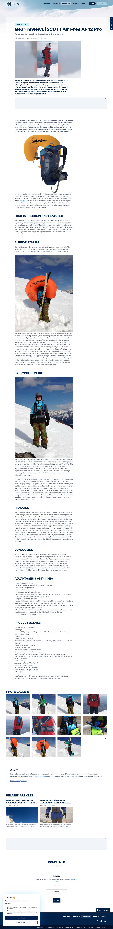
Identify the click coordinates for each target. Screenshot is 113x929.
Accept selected (21, 922)
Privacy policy (100, 927)
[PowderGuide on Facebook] (111, 18)
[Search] (101, 3)
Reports (56, 3)
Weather (46, 3)
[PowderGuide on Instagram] (111, 21)
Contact (40, 927)
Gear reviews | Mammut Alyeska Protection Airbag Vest (54, 802)
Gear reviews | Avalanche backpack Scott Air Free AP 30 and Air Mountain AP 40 (22, 802)
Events (76, 3)
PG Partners (50, 927)
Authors (60, 927)
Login (56, 900)
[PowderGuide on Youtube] (111, 25)
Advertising (70, 927)
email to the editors (40, 776)
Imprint (90, 927)
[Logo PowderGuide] (13, 4)
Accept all (21, 918)
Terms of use (80, 927)
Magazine (66, 3)
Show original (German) (18, 781)
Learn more (8, 903)
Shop (83, 3)
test (23, 201)
